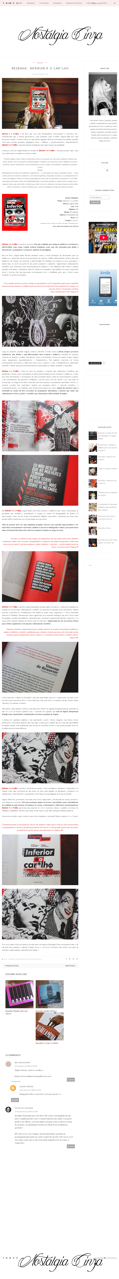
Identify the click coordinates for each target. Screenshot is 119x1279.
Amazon (75, 220)
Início (10, 3)
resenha (31, 959)
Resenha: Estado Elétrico (46, 1011)
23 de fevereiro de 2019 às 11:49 (26, 1112)
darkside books (21, 959)
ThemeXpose (112, 1258)
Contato (103, 3)
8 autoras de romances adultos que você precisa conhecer (107, 447)
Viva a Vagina (73, 816)
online (90, 565)
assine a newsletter (42, 947)
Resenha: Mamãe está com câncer (16, 1012)
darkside (40, 63)
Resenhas (31, 3)
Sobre (19, 3)
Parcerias (91, 3)
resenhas (38, 959)
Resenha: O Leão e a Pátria (47, 1043)
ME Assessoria (22, 1062)
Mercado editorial (74, 3)
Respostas (16, 1081)
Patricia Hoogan (24, 1108)
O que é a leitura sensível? (108, 469)
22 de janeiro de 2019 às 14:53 (30, 1090)
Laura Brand (39, 74)
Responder (71, 1079)
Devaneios (57, 3)
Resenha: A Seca (104, 528)
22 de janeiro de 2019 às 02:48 (26, 1066)
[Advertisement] (59, 1220)
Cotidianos (44, 3)
